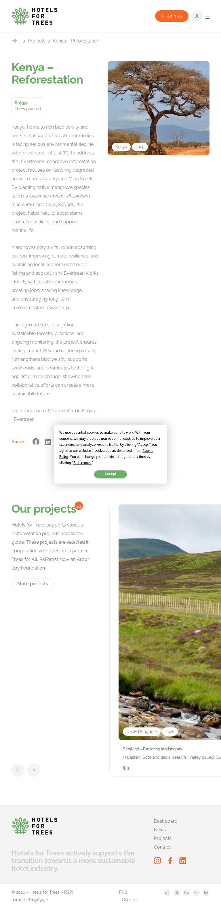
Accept (110, 474)
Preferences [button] (82, 463)
